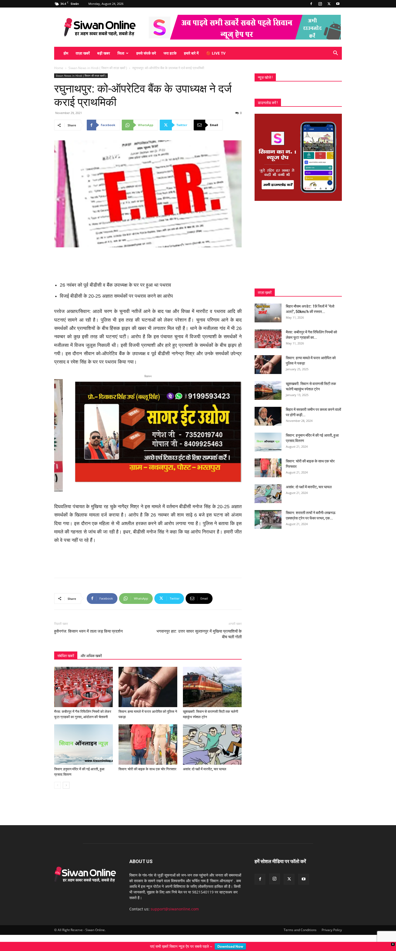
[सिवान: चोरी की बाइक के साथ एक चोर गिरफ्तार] (148, 743)
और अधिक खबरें (91, 654)
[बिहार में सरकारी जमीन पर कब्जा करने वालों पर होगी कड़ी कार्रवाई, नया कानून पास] (268, 416)
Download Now (230, 946)
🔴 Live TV (215, 53)
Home (58, 68)
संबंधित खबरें (65, 654)
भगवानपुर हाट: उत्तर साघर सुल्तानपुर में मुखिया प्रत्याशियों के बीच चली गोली (199, 632)
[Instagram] (320, 4)
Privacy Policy (332, 928)
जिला (120, 53)
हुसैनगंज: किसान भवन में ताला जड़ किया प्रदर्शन (88, 629)
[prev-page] (57, 783)
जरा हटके (170, 53)
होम (66, 53)
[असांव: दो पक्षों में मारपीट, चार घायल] (212, 743)
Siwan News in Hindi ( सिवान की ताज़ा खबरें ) (97, 68)
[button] (335, 53)
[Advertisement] (148, 262)
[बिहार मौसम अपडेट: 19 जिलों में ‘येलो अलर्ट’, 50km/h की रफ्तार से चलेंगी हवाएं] (268, 313)
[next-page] (66, 783)
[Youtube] (338, 4)
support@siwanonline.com (175, 907)
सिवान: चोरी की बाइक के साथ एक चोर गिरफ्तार (147, 767)
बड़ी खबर (103, 53)
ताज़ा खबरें (83, 53)
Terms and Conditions (300, 928)
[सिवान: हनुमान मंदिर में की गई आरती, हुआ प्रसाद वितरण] (83, 743)
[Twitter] (329, 4)
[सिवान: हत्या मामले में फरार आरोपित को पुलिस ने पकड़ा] (148, 685)
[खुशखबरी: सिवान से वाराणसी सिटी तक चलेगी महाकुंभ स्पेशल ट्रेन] (212, 685)
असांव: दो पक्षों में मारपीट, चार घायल (204, 767)
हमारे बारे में (191, 53)
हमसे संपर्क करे (146, 53)
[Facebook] (311, 4)
